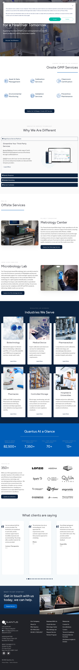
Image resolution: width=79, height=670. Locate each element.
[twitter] (8, 653)
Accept (55, 19)
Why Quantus (34, 627)
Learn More (13, 361)
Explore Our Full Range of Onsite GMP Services (39, 111)
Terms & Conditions (68, 632)
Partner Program (52, 635)
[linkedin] (4, 653)
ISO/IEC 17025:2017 (36, 632)
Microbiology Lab (51, 629)
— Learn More (7, 167)
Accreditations (67, 627)
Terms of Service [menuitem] (13, 662)
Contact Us (66, 624)
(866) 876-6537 (6, 632)
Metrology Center (52, 627)
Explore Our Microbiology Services (12, 293)
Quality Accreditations (9, 496)
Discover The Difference (11, 40)
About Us (33, 624)
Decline (67, 19)
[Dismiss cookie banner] (72, 6)
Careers (65, 629)
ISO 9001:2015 (34, 629)
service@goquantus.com (11, 630)
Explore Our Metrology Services (51, 247)
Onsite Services (51, 624)
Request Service (10, 606)
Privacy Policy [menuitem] (5, 662)
